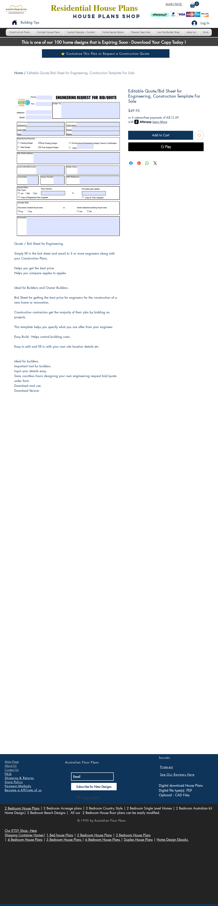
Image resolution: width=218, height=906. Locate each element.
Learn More (159, 122)
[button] (194, 4)
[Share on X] (155, 163)
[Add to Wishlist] (199, 135)
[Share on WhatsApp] (147, 163)
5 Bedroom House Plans (64, 839)
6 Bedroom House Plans (103, 839)
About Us (11, 766)
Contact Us (12, 770)
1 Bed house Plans (59, 835)
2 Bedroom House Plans (22, 808)
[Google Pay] (166, 146)
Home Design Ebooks (173, 839)
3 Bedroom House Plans (133, 835)
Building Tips (30, 22)
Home (18, 73)
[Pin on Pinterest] (139, 163)
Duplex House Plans (138, 839)
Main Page (12, 762)
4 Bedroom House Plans (25, 839)
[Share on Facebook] (130, 163)
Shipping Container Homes (24, 835)
